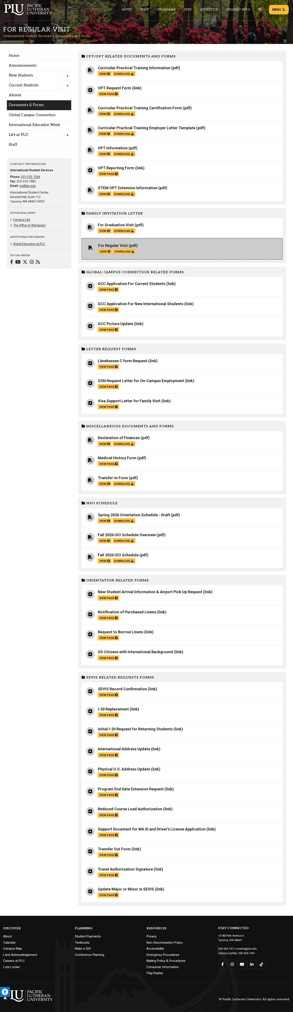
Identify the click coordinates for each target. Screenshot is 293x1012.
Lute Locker (11, 967)
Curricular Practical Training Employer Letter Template (146, 128)
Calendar (9, 942)
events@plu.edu (247, 948)
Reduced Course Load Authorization (130, 809)
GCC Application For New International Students (140, 304)
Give (188, 9)
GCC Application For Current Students (131, 283)
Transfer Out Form (114, 849)
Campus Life (21, 219)
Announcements (23, 65)
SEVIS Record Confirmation (122, 689)
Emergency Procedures (162, 955)
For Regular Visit (113, 245)
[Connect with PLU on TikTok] (261, 964)
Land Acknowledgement (20, 955)
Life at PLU (18, 135)
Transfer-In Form (113, 478)
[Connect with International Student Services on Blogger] (38, 262)
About (7, 936)
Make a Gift (83, 948)
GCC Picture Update (115, 323)
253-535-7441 (246, 953)
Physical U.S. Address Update (124, 769)
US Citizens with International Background (135, 652)
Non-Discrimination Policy (164, 942)
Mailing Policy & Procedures (166, 961)
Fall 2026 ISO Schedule (118, 555)
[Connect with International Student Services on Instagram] (32, 262)
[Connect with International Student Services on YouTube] (18, 262)
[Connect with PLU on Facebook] (222, 964)
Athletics (209, 9)
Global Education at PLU (29, 244)
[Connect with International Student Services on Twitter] (25, 262)
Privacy (151, 936)
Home (14, 56)
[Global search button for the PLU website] (260, 9)
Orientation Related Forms (117, 580)
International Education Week (34, 125)
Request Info (238, 9)
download (122, 73)
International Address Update (124, 749)
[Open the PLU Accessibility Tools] (5, 992)
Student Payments (88, 936)
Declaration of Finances (119, 437)
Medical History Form (117, 458)
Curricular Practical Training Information (134, 68)
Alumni (15, 95)
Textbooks (82, 942)
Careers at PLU (13, 961)
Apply (127, 9)
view (103, 73)
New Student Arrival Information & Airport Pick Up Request (150, 592)
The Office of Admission (29, 225)
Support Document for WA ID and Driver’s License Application (151, 829)
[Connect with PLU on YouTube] (242, 964)
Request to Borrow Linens (120, 632)
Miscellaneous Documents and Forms (129, 426)
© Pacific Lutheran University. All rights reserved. (254, 999)
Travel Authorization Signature (125, 869)
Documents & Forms (26, 105)
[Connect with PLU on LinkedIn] (252, 964)
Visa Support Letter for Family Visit (129, 401)
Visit (144, 9)
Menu (276, 9)
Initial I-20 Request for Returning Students (135, 729)
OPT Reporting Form (116, 168)
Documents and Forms (73, 36)
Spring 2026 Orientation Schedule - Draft (134, 515)
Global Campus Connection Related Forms (134, 272)
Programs (166, 9)
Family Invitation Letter (114, 214)
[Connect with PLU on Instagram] (232, 964)
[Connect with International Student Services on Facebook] (11, 262)
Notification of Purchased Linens (127, 612)
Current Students (24, 85)
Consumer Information (162, 967)
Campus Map (12, 948)
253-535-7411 (226, 948)
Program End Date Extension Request (131, 789)
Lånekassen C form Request (122, 361)
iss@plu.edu (28, 186)
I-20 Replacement (113, 709)
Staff (13, 145)
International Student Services (27, 36)
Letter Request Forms (110, 349)
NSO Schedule (101, 503)
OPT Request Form (114, 88)
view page (107, 94)
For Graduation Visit (116, 225)
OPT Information (113, 148)
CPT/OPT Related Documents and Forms (130, 56)
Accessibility (155, 948)
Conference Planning (89, 955)
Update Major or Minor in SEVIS (126, 889)
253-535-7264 (30, 177)
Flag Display (154, 973)
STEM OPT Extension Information (127, 188)
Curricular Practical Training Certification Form (140, 108)
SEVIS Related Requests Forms (119, 678)
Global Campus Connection (32, 115)
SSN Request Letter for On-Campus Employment (141, 380)
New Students (21, 75)
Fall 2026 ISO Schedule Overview (127, 535)
